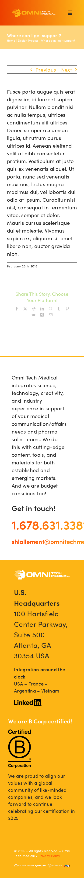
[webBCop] (19, 732)
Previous (45, 69)
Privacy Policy (49, 856)
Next (66, 69)
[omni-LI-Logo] (28, 701)
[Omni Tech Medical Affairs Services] (34, 11)
